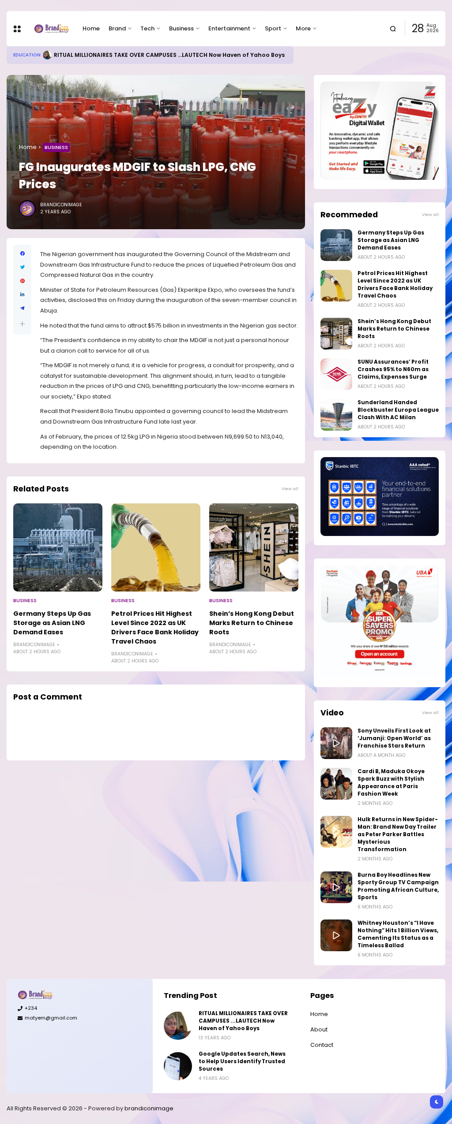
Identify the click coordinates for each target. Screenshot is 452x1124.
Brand (117, 28)
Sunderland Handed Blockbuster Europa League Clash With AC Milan (398, 410)
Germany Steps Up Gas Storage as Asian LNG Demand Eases (52, 622)
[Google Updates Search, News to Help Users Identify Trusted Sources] (178, 1066)
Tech (147, 28)
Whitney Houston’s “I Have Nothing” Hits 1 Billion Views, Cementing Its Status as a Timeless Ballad (398, 934)
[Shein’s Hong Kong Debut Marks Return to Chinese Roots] (253, 547)
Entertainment (229, 28)
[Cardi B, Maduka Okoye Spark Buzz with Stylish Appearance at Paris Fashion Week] (336, 784)
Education (27, 55)
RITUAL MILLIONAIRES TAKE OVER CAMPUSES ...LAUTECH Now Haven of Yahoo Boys (169, 55)
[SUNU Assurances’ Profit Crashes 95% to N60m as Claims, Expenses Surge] (336, 374)
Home (91, 28)
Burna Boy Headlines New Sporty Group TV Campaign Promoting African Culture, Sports (398, 886)
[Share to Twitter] (22, 267)
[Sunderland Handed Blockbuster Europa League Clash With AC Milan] (336, 415)
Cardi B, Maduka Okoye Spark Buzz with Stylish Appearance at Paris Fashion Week (391, 782)
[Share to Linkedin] (22, 294)
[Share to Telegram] (22, 308)
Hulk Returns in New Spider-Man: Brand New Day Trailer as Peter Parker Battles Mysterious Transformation (398, 834)
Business (181, 28)
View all (290, 488)
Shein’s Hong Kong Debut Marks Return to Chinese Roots (251, 622)
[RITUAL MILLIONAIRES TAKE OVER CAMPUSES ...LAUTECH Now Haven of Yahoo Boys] (47, 55)
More (303, 28)
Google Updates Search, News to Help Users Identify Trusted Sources (242, 1061)
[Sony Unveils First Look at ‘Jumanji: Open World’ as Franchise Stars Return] (336, 743)
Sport (273, 28)
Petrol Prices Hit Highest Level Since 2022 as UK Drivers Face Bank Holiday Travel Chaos (155, 627)
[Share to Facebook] (22, 253)
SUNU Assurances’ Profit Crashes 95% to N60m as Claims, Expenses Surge (393, 369)
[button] (22, 324)
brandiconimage (148, 1108)
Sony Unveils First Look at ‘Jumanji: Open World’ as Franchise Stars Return (394, 738)
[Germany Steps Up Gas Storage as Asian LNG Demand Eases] (57, 547)
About (319, 1029)
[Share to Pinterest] (22, 281)
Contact (321, 1045)
